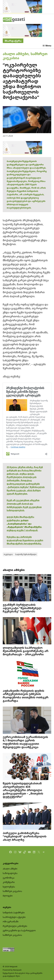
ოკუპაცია (8, 554)
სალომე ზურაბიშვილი (25, 554)
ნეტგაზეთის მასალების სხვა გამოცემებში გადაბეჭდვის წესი (22, 974)
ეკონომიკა (8, 877)
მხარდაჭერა (13, 40)
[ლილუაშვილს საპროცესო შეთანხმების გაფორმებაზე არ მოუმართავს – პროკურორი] (27, 631)
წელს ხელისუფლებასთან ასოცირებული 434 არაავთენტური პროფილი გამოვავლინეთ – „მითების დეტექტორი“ (23, 790)
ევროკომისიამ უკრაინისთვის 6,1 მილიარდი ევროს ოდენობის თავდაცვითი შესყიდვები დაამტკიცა (25, 742)
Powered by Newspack (12, 970)
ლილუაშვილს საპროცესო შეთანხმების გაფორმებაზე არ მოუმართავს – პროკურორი (25, 651)
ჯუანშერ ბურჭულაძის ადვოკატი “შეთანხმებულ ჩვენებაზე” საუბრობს (22, 608)
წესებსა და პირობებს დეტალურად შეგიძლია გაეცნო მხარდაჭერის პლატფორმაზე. (25, 540)
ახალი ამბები (16, 53)
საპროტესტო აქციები (14, 917)
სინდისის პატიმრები (14, 912)
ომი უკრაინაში (10, 921)
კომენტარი (9, 882)
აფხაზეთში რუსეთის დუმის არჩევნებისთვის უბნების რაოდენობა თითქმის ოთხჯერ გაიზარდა (25, 696)
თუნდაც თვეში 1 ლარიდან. (22, 530)
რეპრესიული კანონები (15, 926)
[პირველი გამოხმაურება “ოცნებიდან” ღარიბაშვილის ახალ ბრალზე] (27, 816)
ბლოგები (8, 895)
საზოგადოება (10, 873)
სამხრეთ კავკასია (12, 891)
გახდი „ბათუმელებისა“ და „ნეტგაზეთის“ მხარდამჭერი (24, 523)
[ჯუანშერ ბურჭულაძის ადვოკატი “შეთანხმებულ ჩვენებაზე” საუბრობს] (27, 588)
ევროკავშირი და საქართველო (19, 930)
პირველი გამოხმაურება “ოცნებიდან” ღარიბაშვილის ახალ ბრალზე (24, 836)
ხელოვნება (9, 886)
